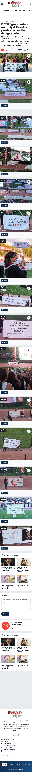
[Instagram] (19, 734)
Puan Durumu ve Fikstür (9, 745)
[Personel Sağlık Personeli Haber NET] (16, 4)
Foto (12, 21)
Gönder (5, 614)
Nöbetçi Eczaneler (8, 739)
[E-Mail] (12, 628)
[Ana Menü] (2, 4)
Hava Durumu (7, 741)
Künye (4, 756)
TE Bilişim (20, 769)
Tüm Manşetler (7, 747)
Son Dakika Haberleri (9, 749)
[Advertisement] (16, 690)
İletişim (11, 756)
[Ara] (30, 4)
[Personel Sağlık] (5, 625)
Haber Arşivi (6, 751)
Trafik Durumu (7, 743)
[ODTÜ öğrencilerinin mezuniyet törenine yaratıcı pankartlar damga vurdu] (16, 62)
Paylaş (5, 105)
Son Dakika (5, 10)
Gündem (14, 10)
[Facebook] (13, 734)
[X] (16, 734)
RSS (5, 764)
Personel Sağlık (16, 624)
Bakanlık (22, 10)
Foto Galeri (4, 21)
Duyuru (29, 10)
